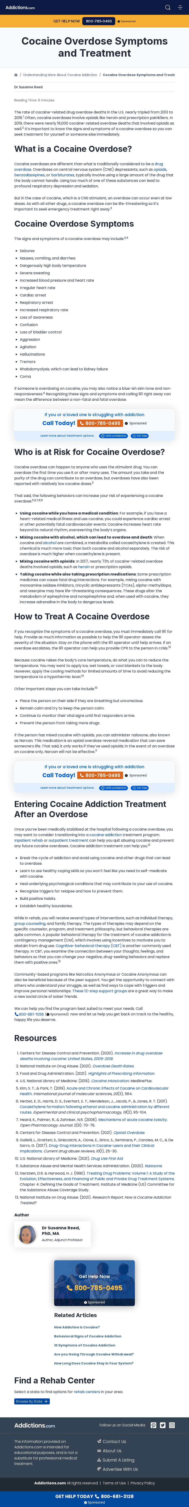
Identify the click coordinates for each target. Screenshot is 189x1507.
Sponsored (128, 21)
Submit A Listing (119, 1460)
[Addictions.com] (16, 75)
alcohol (49, 542)
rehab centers (87, 1391)
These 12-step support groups (99, 991)
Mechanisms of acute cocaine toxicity (132, 1119)
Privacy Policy (143, 1483)
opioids (160, 169)
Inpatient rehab (28, 840)
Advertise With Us (120, 1469)
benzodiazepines (29, 175)
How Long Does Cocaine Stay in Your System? (93, 1363)
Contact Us (114, 1441)
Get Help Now (66, 21)
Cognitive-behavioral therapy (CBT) (89, 945)
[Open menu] (180, 7)
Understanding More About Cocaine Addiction (60, 75)
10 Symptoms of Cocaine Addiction (84, 1345)
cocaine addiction (105, 834)
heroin (84, 566)
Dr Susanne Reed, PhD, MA (61, 1230)
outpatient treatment (68, 840)
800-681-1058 (31, 1014)
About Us (112, 1451)
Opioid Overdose (128, 1132)
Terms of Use (114, 1483)
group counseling (29, 923)
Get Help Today (94, 1496)
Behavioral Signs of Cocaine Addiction (87, 1336)
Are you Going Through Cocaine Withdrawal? (94, 1354)
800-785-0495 (99, 21)
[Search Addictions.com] (167, 7)
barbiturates (62, 175)
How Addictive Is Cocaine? (77, 1327)
